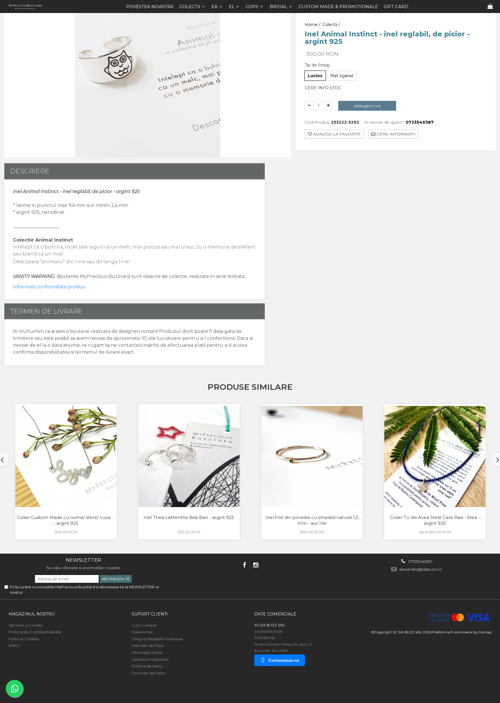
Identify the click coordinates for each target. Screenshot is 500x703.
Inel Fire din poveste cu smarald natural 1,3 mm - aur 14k (311, 520)
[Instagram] (256, 565)
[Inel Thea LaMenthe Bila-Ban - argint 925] (189, 456)
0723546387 (420, 561)
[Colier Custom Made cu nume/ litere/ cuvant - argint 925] (66, 456)
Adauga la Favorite (336, 134)
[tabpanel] (147, 85)
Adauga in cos (367, 105)
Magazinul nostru (32, 614)
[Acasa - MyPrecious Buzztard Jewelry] (27, 6)
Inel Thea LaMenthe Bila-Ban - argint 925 (189, 517)
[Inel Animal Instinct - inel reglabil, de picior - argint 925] (147, 85)
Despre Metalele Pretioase (157, 639)
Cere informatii (395, 134)
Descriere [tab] (29, 171)
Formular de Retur (149, 673)
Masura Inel (142, 632)
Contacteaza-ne (283, 660)
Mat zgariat (341, 75)
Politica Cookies (24, 639)
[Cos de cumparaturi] (490, 6)
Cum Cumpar (144, 625)
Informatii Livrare (147, 652)
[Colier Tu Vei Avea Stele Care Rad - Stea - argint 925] (435, 456)
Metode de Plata (147, 645)
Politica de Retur (147, 666)
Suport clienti (150, 614)
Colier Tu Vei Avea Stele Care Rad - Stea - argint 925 (435, 520)
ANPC (14, 645)
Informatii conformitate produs (49, 287)
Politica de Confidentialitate (35, 632)
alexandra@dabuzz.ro (420, 569)
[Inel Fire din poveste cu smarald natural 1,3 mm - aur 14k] (312, 456)
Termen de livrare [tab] (46, 311)
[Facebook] (244, 565)
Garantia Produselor (150, 659)
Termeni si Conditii (26, 625)
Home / (313, 24)
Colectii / (332, 24)
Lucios (315, 75)
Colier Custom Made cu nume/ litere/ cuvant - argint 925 (66, 520)
